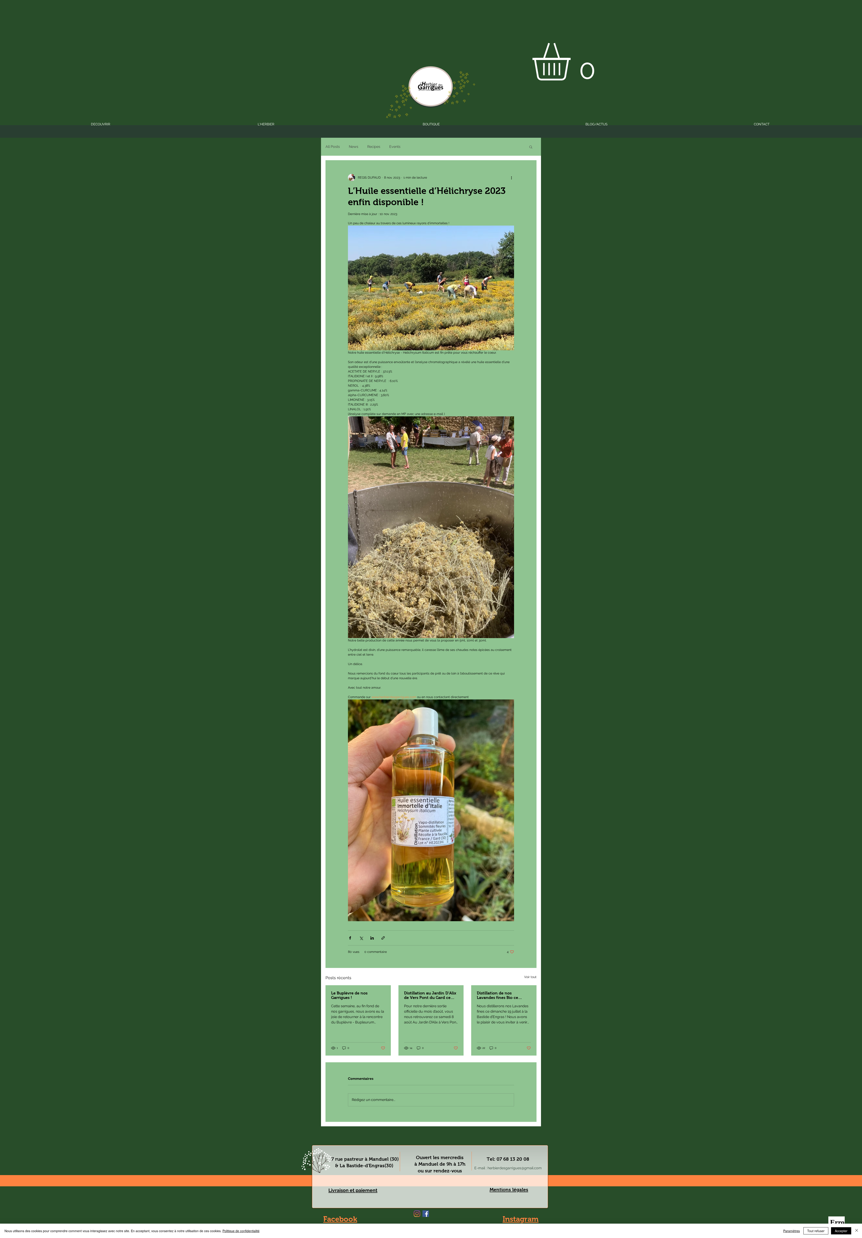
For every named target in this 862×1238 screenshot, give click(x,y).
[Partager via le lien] (383, 938)
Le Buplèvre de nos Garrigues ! (349, 995)
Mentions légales (509, 1189)
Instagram (521, 1219)
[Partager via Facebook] (350, 938)
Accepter (841, 1231)
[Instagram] (417, 1213)
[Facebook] (425, 1213)
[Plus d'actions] (511, 177)
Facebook (340, 1219)
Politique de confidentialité (240, 1231)
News (353, 146)
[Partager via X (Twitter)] (361, 938)
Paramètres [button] (791, 1231)
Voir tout (530, 977)
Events (394, 146)
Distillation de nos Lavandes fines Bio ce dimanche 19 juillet (497, 995)
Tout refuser (816, 1231)
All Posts (332, 146)
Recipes (373, 146)
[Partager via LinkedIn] (372, 938)
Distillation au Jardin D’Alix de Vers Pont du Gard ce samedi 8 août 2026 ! (430, 995)
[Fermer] (856, 1230)
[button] (573, 61)
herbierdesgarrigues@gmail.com (515, 1168)
